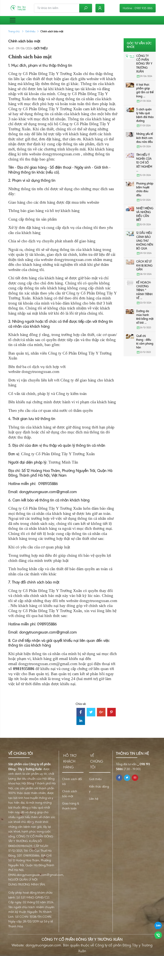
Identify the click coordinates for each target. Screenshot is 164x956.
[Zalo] (158, 925)
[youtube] (135, 778)
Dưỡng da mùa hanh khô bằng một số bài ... (144, 317)
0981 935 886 (143, 8)
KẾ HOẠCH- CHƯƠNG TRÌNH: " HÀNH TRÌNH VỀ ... (144, 290)
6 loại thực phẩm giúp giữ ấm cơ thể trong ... (145, 90)
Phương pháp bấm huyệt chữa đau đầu (144, 189)
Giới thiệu (30, 31)
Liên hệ (93, 799)
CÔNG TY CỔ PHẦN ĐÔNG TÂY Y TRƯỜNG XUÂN (144, 63)
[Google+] (101, 712)
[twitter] (127, 778)
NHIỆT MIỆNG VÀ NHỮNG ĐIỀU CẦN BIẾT (144, 214)
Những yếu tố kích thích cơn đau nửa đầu (144, 137)
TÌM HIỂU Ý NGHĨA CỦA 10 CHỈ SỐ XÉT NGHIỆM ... (144, 162)
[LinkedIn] (80, 721)
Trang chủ (14, 31)
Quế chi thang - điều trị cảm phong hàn (144, 341)
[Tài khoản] (99, 8)
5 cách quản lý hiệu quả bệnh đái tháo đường (145, 115)
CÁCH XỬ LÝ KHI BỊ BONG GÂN (144, 265)
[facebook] (119, 778)
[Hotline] (158, 935)
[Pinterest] (111, 712)
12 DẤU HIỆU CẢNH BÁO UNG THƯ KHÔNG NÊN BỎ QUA (144, 240)
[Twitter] (91, 712)
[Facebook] (80, 712)
